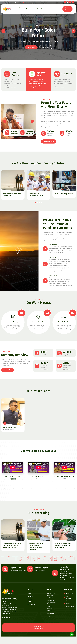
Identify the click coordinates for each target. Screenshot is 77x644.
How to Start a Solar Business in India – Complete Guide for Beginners (36, 546)
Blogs (42, 9)
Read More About (49, 141)
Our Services (31, 47)
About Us (30, 596)
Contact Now (46, 47)
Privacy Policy (69, 593)
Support (68, 603)
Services (28, 9)
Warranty (68, 601)
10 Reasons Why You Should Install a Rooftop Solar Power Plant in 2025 (12, 545)
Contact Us (31, 604)
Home (14, 9)
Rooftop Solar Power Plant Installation (12, 195)
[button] (3, 31)
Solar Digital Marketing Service (50, 615)
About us (20, 9)
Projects (36, 9)
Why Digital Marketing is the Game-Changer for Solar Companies (63, 545)
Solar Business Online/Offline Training (36, 195)
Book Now (66, 9)
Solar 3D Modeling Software (64, 194)
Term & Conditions (69, 597)
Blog (29, 601)
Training (49, 9)
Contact (57, 9)
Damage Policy (70, 606)
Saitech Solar (38, 628)
